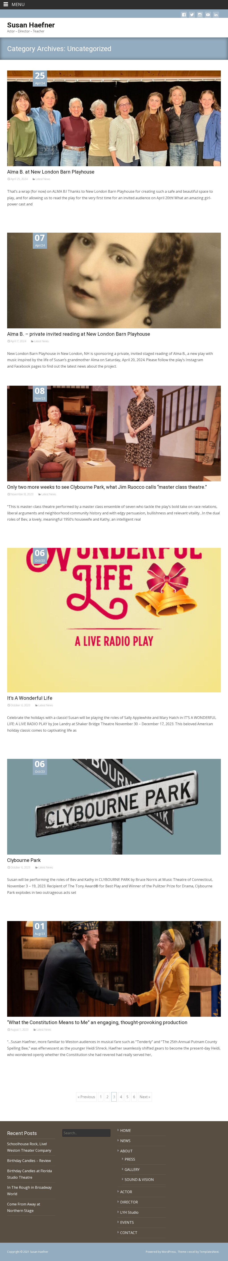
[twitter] (192, 16)
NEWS (125, 1140)
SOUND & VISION (139, 1179)
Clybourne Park (24, 860)
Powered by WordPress (161, 1252)
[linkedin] (216, 16)
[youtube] (208, 16)
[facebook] (184, 16)
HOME (125, 1130)
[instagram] (200, 16)
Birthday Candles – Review (29, 1160)
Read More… (18, 213)
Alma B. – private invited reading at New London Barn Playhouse (78, 334)
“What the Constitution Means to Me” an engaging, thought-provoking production (97, 1022)
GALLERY (132, 1169)
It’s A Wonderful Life (29, 698)
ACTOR (126, 1191)
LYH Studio (129, 1212)
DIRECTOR (129, 1202)
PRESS (130, 1159)
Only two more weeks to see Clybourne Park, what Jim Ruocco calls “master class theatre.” (107, 487)
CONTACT (128, 1232)
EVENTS (127, 1222)
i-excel (191, 1252)
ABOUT (126, 1151)
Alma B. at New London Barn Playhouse (50, 172)
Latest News (43, 179)
